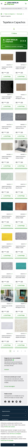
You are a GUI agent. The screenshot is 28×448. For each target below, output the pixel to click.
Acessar (6, 369)
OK (14, 445)
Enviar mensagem (9, 386)
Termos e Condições (15, 433)
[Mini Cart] (26, 4)
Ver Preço (7, 76)
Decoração (19, 14)
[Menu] (1, 4)
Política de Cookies (9, 426)
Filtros (15, 33)
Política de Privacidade (7, 440)
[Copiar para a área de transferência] (11, 65)
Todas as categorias (9, 14)
